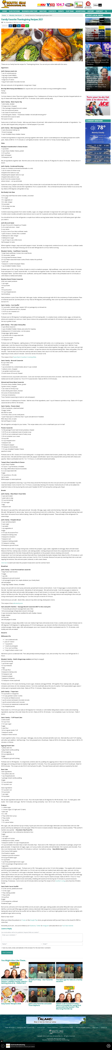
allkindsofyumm (18, 603)
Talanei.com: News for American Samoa (95, 32)
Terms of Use (41, 1027)
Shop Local (95, 1027)
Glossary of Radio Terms (83, 1027)
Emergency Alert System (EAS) (25, 1027)
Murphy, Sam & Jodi (23, 22)
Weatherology (65, 1040)
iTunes (23, 920)
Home (4, 11)
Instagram (45, 926)
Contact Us (104, 1027)
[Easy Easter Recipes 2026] (14, 994)
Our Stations (14, 11)
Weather (42, 11)
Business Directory (29, 11)
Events (61, 11)
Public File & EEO (10, 1027)
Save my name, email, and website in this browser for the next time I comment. (27, 948)
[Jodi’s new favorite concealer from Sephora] (42, 994)
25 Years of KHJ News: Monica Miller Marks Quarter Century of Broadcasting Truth (95, 79)
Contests (52, 11)
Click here (4, 563)
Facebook (33, 926)
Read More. (90, 40)
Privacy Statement (52, 1027)
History (90, 11)
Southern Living (60, 881)
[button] (106, 11)
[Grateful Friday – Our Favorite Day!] (42, 970)
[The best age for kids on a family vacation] (69, 970)
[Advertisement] (98, 105)
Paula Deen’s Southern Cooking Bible (24, 357)
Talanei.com (90, 35)
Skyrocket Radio (60, 1038)
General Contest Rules (66, 1027)
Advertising (80, 11)
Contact (99, 11)
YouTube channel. (67, 926)
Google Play (33, 920)
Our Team (70, 11)
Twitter (38, 926)
